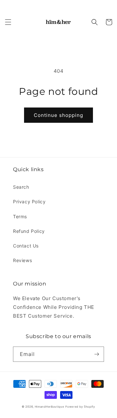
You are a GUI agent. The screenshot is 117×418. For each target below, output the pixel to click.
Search (21, 187)
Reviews (22, 260)
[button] (8, 22)
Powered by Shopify (80, 406)
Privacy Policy (29, 201)
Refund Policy (29, 231)
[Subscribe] (96, 354)
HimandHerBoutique (49, 406)
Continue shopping (58, 115)
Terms (20, 216)
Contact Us (26, 245)
